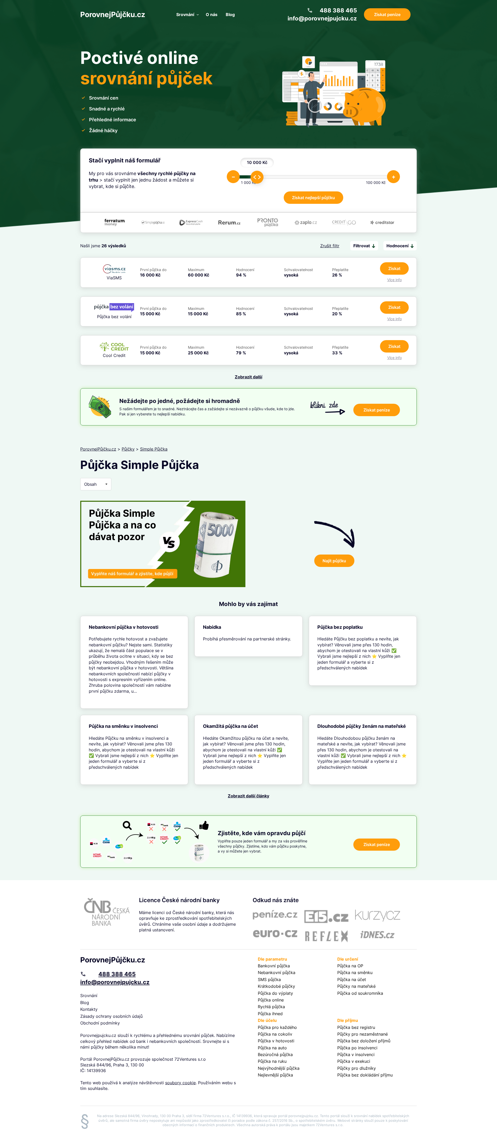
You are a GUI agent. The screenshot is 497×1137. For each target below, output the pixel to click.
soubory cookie (180, 1082)
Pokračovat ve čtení (134, 662)
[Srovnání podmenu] (197, 14)
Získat (394, 268)
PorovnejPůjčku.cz (112, 14)
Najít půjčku (334, 560)
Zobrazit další (248, 376)
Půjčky (128, 449)
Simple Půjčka (153, 449)
